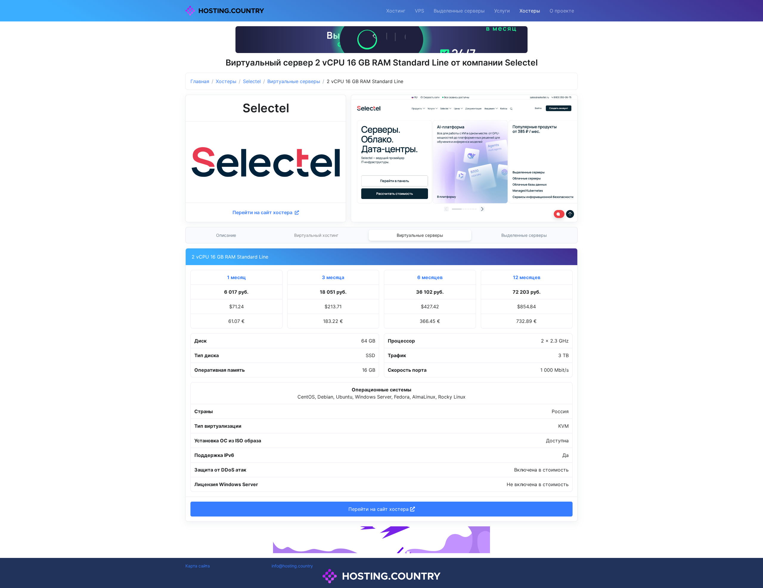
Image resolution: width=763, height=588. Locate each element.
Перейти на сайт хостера (263, 212)
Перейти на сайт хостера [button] (379, 509)
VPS (419, 11)
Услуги (502, 11)
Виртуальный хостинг (316, 235)
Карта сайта (197, 565)
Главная (199, 81)
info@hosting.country (292, 565)
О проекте (562, 11)
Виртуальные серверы (293, 81)
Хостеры (529, 11)
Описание (226, 235)
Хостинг (395, 11)
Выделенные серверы (459, 11)
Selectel (252, 81)
